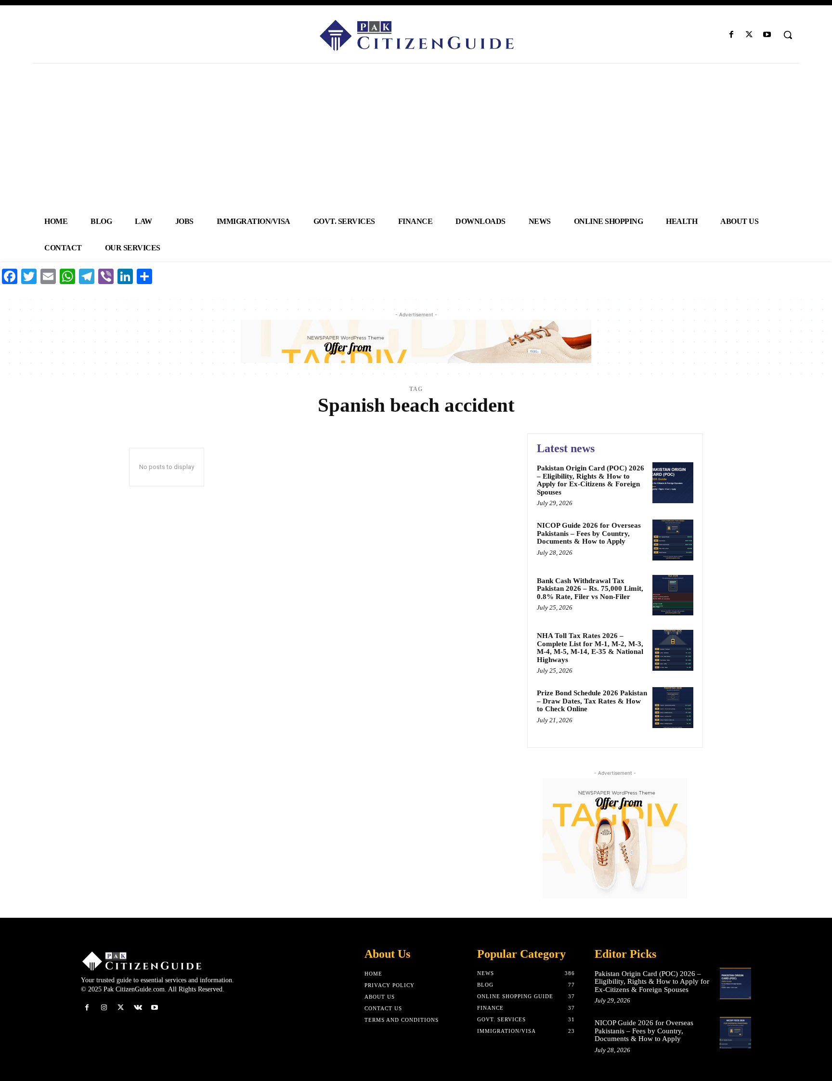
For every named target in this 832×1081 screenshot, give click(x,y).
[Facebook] (731, 34)
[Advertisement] (416, 135)
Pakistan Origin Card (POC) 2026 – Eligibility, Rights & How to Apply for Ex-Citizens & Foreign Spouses (590, 480)
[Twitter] (749, 34)
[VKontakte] (138, 1008)
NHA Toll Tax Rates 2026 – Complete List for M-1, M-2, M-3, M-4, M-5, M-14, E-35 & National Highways (590, 648)
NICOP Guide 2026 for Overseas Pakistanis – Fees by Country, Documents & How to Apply (589, 533)
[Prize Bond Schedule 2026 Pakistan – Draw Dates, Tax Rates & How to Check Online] (672, 707)
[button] (787, 34)
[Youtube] (767, 34)
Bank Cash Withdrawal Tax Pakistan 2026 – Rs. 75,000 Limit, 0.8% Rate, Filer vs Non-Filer (590, 588)
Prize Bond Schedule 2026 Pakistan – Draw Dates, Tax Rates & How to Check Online (592, 701)
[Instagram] (104, 1008)
